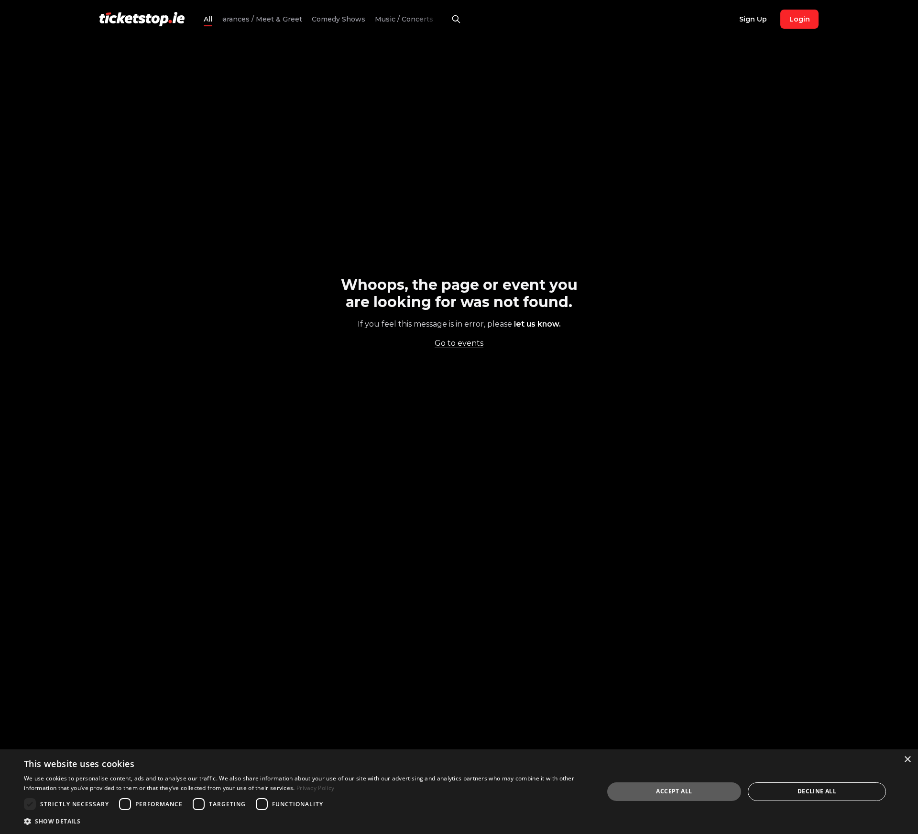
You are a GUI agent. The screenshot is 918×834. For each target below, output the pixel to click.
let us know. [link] (537, 324)
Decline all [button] (817, 791)
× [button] (907, 759)
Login (799, 19)
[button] (305, 821)
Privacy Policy (315, 788)
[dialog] (459, 791)
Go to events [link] (459, 343)
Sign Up (753, 19)
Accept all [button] (674, 791)
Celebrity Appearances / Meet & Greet (236, 19)
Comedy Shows (338, 19)
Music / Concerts (404, 19)
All (208, 19)
